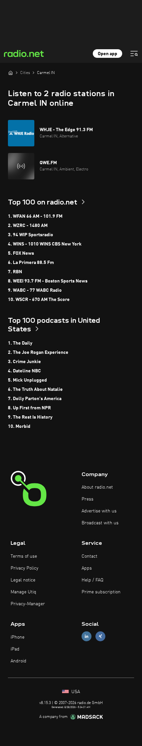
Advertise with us (99, 511)
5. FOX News (21, 253)
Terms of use (24, 556)
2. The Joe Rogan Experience (38, 352)
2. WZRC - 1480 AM (28, 225)
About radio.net (97, 487)
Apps (87, 568)
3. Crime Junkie (24, 361)
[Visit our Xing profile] (100, 636)
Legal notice (23, 580)
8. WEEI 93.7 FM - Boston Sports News (48, 281)
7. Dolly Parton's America (34, 398)
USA (75, 692)
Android (18, 661)
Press (87, 499)
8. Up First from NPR (29, 408)
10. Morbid (19, 426)
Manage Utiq (23, 592)
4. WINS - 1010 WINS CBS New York (45, 244)
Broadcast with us (100, 523)
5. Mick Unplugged (27, 380)
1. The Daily (20, 343)
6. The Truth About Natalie (35, 389)
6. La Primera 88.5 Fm (31, 262)
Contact (89, 556)
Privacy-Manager (28, 604)
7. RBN (15, 272)
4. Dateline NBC (24, 371)
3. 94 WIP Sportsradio (30, 235)
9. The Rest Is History (30, 417)
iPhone (17, 637)
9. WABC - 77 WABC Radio (35, 290)
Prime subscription (101, 592)
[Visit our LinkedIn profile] (86, 636)
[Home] (10, 72)
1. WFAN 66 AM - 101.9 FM (35, 216)
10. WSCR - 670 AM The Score (39, 299)
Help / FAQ (92, 580)
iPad (15, 649)
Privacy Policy (24, 568)
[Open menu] (134, 53)
